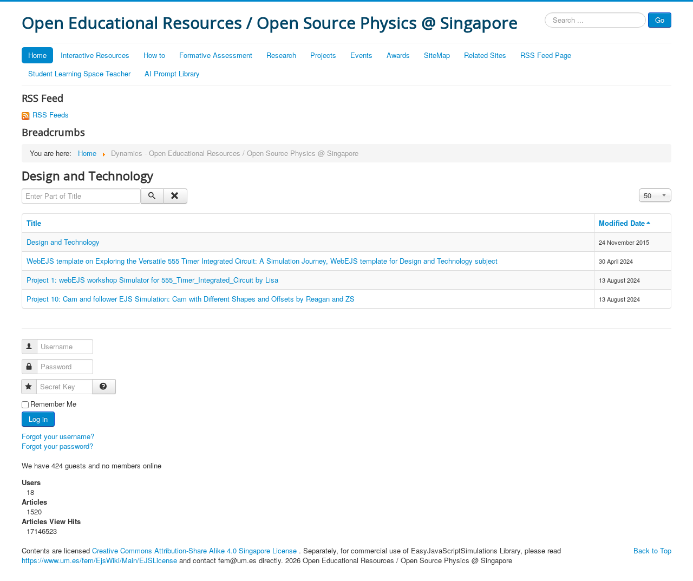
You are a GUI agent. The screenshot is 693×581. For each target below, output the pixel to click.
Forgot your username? (58, 436)
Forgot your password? (57, 446)
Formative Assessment (215, 55)
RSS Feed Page (545, 55)
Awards (398, 55)
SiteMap (437, 55)
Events (361, 55)
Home (37, 55)
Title (34, 223)
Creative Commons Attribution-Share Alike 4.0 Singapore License (194, 550)
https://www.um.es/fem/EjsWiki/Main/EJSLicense (99, 560)
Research (281, 55)
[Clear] (175, 196)
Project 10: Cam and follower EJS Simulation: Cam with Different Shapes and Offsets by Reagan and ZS (191, 298)
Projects (323, 55)
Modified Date (622, 223)
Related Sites (485, 55)
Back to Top (652, 550)
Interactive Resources (95, 55)
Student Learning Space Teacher (79, 73)
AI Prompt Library (172, 73)
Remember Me (53, 404)
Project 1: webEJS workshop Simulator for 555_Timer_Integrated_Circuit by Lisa (152, 280)
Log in (38, 419)
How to (154, 55)
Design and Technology (63, 242)
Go (659, 20)
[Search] (152, 196)
